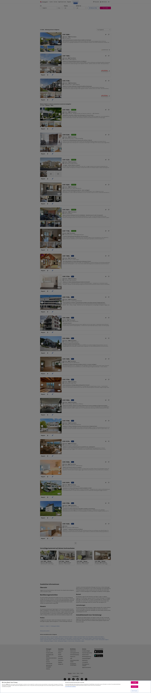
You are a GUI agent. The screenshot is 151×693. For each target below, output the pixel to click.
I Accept (134, 682)
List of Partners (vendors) (70, 686)
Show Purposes (134, 690)
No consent (134, 686)
